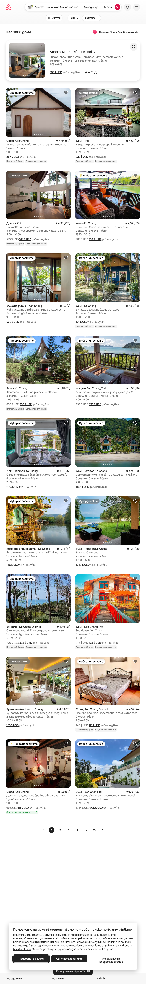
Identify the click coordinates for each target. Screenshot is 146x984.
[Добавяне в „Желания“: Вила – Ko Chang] (66, 340)
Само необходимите (69, 958)
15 (94, 830)
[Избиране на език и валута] (127, 7)
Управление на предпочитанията (111, 960)
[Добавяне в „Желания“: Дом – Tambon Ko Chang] (66, 423)
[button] (56, 72)
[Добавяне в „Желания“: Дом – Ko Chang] (135, 175)
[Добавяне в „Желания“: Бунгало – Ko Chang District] (66, 578)
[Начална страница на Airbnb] (8, 7)
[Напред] (102, 830)
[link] (43, 830)
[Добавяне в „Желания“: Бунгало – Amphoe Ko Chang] (66, 661)
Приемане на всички (31, 958)
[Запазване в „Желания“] (133, 47)
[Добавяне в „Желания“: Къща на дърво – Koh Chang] (66, 258)
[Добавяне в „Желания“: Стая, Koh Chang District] (135, 661)
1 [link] (51, 830)
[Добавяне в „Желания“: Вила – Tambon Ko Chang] (135, 501)
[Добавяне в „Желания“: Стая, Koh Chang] (66, 92)
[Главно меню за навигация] (136, 7)
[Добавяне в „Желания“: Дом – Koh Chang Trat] (135, 578)
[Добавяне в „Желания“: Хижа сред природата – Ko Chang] (66, 501)
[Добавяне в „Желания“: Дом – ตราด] (66, 175)
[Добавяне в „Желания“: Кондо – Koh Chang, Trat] (135, 340)
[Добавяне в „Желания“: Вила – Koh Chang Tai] (135, 743)
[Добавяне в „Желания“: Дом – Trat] (135, 92)
